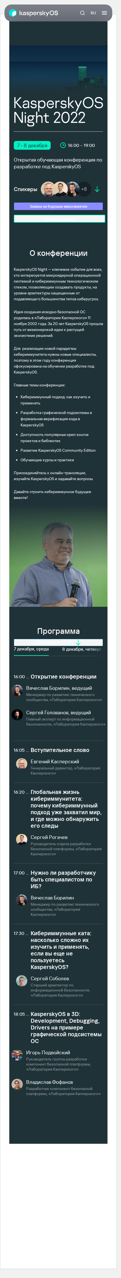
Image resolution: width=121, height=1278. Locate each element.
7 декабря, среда (31, 649)
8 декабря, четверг (82, 649)
